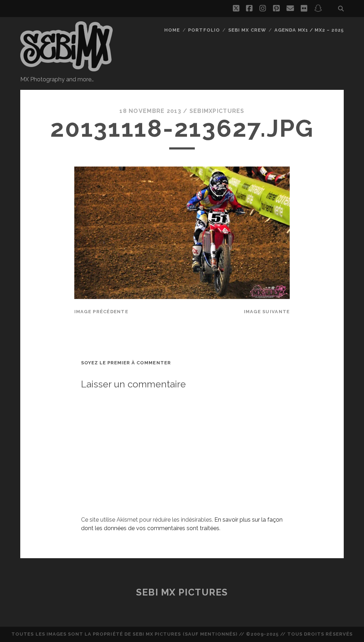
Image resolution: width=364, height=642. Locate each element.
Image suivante (267, 311)
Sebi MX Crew (247, 30)
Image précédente (101, 311)
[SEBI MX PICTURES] (66, 68)
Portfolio (204, 30)
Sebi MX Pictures (182, 592)
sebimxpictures (217, 111)
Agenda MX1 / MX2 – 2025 (309, 30)
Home (172, 30)
